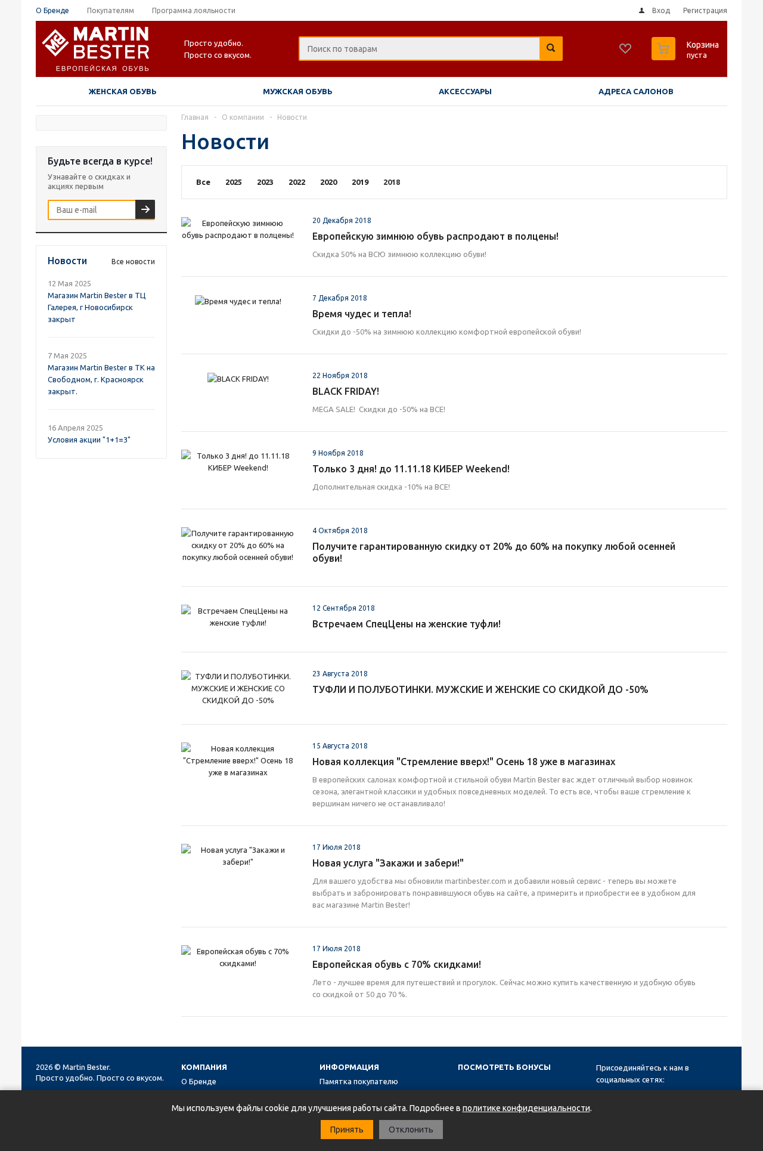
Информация (349, 1067)
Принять (347, 1129)
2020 (328, 182)
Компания (204, 1067)
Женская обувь (123, 91)
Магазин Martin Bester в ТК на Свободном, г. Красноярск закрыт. (101, 379)
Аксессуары (465, 91)
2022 (297, 182)
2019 (360, 182)
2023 (265, 182)
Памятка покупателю (359, 1081)
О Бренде (198, 1081)
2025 (233, 182)
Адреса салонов (636, 91)
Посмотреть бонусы (504, 1067)
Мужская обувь (298, 91)
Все (203, 182)
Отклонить (411, 1129)
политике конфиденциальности (526, 1108)
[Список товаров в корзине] (687, 57)
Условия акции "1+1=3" (89, 439)
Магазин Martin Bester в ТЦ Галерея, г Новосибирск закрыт (97, 307)
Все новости (133, 261)
